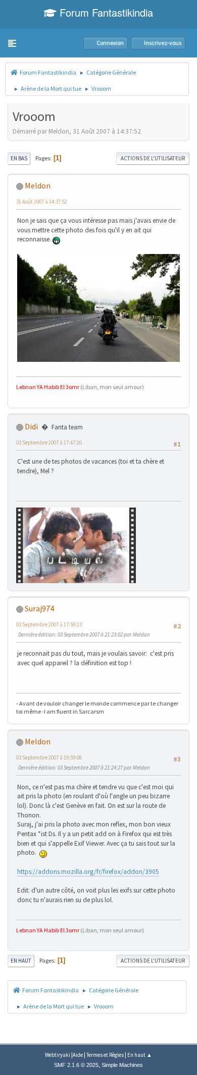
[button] (12, 43)
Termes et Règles (105, 1054)
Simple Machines (122, 1065)
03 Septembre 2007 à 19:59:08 (49, 757)
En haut (21, 960)
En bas (19, 158)
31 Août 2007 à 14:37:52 (41, 201)
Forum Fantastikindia (105, 12)
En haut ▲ (139, 1054)
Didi (31, 426)
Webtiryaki (57, 1054)
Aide (78, 1054)
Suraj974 (39, 608)
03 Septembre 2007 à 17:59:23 (49, 624)
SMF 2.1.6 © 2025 (76, 1065)
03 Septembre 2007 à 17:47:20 (49, 442)
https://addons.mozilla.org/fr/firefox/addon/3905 (88, 871)
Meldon (38, 185)
